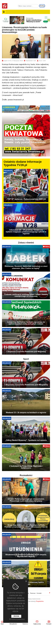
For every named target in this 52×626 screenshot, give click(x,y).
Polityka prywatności (17, 619)
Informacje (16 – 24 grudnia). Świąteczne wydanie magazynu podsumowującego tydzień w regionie (26, 232)
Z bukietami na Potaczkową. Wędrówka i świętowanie (26, 467)
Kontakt (39, 593)
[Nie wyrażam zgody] (26, 581)
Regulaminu (40, 601)
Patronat (32, 593)
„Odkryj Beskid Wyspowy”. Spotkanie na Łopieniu (26, 440)
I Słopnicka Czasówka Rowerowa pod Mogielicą (26, 352)
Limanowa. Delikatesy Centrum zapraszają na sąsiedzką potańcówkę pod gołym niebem (26, 323)
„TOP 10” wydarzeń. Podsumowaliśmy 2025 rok (26, 199)
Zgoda (16, 616)
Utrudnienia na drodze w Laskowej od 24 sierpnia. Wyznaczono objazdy (26, 555)
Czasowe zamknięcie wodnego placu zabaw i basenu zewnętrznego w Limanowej (26, 295)
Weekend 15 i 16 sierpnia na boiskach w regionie (26, 413)
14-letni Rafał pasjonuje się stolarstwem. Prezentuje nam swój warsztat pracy (26, 500)
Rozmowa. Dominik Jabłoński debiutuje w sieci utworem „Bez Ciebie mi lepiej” (26, 267)
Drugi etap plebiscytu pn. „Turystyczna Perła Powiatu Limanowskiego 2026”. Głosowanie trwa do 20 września (26, 527)
